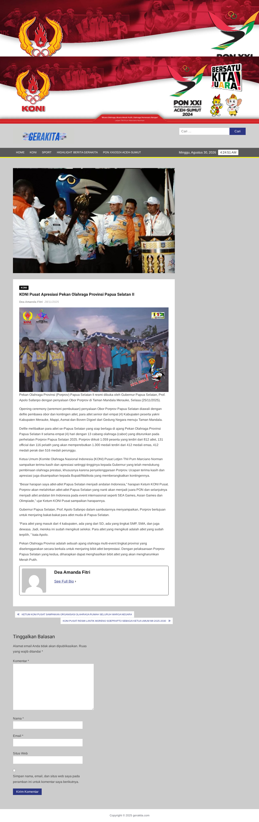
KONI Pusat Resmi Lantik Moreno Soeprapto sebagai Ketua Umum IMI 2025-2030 (114, 620)
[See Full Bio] (75, 581)
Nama (18, 718)
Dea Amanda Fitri (31, 301)
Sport (47, 152)
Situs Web (20, 753)
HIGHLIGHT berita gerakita (77, 152)
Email (18, 735)
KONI (33, 152)
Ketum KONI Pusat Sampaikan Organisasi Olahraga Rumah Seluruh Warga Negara (77, 614)
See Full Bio (64, 581)
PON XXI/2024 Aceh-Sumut (122, 152)
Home (20, 152)
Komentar (21, 661)
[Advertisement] (121, 28)
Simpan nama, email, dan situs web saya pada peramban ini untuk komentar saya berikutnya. (46, 778)
